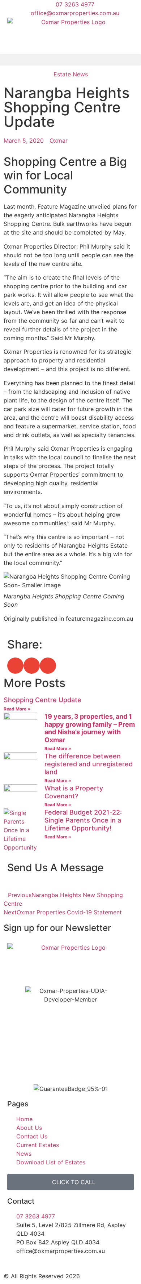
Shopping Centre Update (42, 700)
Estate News (71, 74)
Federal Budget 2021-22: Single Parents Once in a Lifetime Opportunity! (83, 820)
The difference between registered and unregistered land (88, 763)
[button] (70, 60)
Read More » (17, 709)
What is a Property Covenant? (73, 792)
